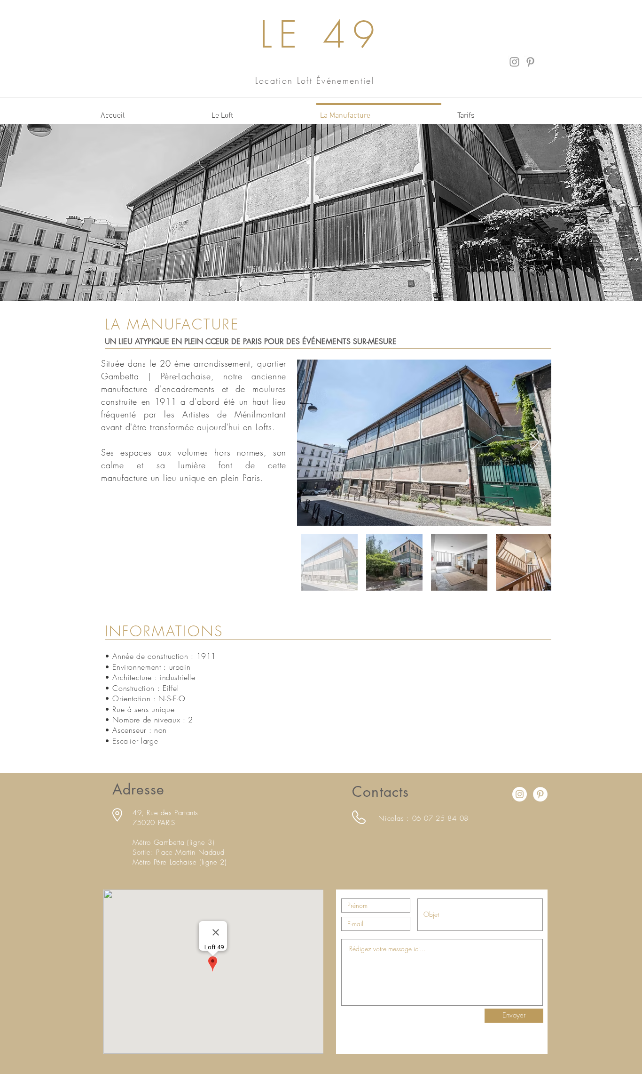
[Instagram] (514, 62)
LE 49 (321, 34)
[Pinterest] (530, 62)
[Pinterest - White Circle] (540, 794)
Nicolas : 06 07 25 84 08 (423, 818)
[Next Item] (535, 442)
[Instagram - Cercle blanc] (519, 794)
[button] (256, 111)
